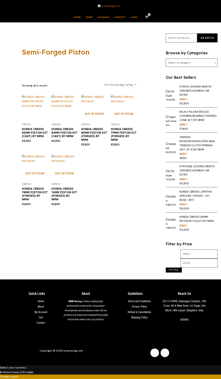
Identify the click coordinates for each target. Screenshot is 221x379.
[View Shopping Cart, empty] (146, 17)
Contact (120, 17)
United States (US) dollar (17, 372)
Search (207, 37)
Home (77, 17)
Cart (134, 17)
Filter (174, 270)
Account (103, 17)
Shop (89, 17)
